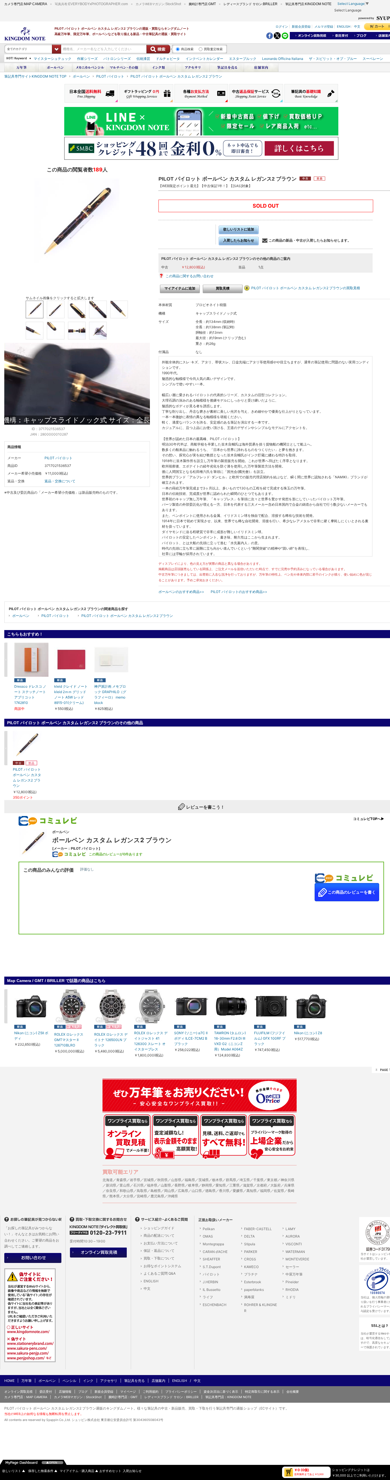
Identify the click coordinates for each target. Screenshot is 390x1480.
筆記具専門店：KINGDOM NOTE (228, 1397)
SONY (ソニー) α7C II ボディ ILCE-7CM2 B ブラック (191, 1038)
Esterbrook (252, 1282)
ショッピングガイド (159, 1228)
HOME (9, 1380)
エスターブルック (242, 58)
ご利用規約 (150, 1392)
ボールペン (81, 76)
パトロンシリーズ (117, 58)
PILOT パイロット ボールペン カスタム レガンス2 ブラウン (176, 76)
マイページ (128, 1392)
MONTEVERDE (297, 1259)
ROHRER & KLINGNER (260, 1308)
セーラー (292, 1267)
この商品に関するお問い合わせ (190, 276)
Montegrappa (213, 1244)
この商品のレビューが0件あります (115, 854)
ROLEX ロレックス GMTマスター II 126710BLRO (68, 1039)
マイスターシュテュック (52, 58)
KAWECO (251, 1267)
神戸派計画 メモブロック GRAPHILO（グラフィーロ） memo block (110, 694)
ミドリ (291, 1297)
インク (88, 1380)
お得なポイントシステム (162, 1266)
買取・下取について (159, 1258)
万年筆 (26, 1380)
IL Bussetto (211, 1289)
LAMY (290, 1229)
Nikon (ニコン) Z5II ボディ (31, 1035)
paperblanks (254, 1289)
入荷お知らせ (132, 1471)
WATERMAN (295, 1252)
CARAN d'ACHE (215, 1252)
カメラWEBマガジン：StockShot (78, 1397)
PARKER (250, 1252)
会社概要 (292, 1392)
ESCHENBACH (214, 1305)
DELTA (249, 1236)
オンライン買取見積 (18, 1392)
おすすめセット (110, 1471)
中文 (357, 26)
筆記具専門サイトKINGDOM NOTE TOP (35, 76)
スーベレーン (373, 58)
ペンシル (69, 1380)
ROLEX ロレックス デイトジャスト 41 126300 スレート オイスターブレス (151, 1041)
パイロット (211, 1274)
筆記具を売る (134, 1380)
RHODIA (292, 1289)
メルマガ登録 (323, 26)
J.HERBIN (210, 1282)
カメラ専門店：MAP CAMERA (25, 1397)
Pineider (292, 1282)
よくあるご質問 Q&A (160, 1273)
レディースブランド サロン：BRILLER (171, 1397)
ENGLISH (343, 26)
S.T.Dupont (212, 1267)
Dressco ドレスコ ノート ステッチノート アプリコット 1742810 (30, 694)
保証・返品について (159, 1250)
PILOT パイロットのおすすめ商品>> (239, 592)
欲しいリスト (13, 1471)
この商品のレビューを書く (351, 892)
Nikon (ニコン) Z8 (308, 1033)
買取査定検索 (213, 49)
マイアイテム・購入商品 (79, 1471)
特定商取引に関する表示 (262, 1392)
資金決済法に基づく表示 (221, 1392)
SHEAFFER (211, 1259)
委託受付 (45, 1392)
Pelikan (209, 1229)
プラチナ (251, 1274)
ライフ (208, 1297)
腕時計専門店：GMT (123, 1397)
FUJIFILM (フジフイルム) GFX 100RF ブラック (270, 1038)
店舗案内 (158, 1380)
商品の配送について (159, 1235)
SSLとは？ (380, 1326)
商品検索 (187, 49)
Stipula (249, 1244)
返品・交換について (60, 481)
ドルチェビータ (168, 58)
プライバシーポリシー (181, 1392)
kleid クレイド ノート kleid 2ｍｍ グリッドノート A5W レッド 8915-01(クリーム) (71, 694)
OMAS (208, 1236)
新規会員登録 (301, 26)
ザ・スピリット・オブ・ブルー (333, 58)
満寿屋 (249, 1297)
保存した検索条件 (42, 1471)
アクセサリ (108, 1380)
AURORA (293, 1236)
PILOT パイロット (110, 76)
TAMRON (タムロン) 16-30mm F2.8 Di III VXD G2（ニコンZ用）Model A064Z (230, 1041)
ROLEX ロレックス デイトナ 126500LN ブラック (111, 1039)
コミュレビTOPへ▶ (368, 819)
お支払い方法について (161, 1243)
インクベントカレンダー (204, 58)
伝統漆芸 (143, 58)
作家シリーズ (87, 58)
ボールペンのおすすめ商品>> (181, 592)
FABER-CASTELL (258, 1229)
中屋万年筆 (294, 1274)
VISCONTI (294, 1244)
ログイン (282, 26)
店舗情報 (65, 1392)
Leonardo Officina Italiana (282, 58)
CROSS (250, 1259)
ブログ (83, 1392)
